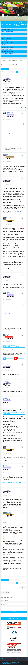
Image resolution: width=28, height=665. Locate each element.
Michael (4, 274)
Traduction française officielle (7, 663)
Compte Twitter (9, 358)
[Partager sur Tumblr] (25, 107)
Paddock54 (9, 217)
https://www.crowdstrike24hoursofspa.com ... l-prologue (14, 483)
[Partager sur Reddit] (23, 107)
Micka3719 (5, 77)
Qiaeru (16, 663)
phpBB (7, 662)
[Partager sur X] (22, 107)
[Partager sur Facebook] (21, 107)
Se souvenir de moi (6, 609)
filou (7, 154)
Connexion (3, 597)
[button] (9, 72)
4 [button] (18, 71)
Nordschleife (10, 112)
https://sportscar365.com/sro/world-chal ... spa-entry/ (14, 412)
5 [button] (20, 71)
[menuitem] (6, 2)
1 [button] (13, 71)
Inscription (9, 597)
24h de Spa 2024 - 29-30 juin (12, 65)
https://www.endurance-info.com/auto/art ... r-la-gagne (11, 345)
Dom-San (7, 334)
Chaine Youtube (21, 358)
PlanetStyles (17, 662)
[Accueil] (14, 9)
